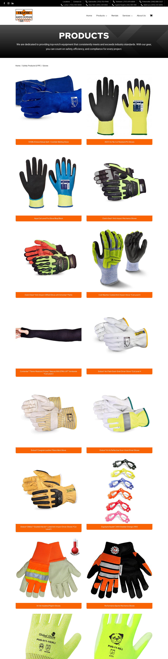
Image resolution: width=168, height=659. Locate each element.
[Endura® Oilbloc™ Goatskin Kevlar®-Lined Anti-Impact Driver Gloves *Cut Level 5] (48, 460)
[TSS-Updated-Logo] (24, 10)
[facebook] (4, 3)
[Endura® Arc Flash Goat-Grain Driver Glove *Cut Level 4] (119, 304)
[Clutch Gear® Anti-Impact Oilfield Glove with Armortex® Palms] (48, 228)
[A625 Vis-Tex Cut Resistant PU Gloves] (119, 75)
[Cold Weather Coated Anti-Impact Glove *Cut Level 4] (119, 228)
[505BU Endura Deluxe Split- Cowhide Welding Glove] (48, 75)
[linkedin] (12, 3)
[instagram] (8, 3)
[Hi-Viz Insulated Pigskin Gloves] (48, 539)
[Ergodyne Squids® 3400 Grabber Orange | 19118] (119, 460)
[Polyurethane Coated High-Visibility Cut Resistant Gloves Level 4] (48, 615)
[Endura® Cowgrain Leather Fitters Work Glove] (48, 383)
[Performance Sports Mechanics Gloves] (119, 539)
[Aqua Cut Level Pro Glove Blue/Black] (48, 151)
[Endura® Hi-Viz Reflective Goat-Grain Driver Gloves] (119, 383)
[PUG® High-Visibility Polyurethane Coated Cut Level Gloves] (119, 615)
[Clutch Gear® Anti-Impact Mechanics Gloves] (119, 151)
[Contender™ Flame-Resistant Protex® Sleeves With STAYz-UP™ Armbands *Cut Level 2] (48, 304)
